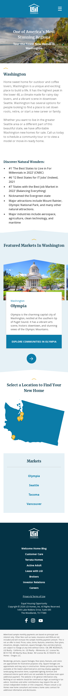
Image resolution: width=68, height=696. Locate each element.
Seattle (34, 485)
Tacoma (34, 495)
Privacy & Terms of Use (34, 596)
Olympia (19, 305)
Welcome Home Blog (34, 548)
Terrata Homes (34, 559)
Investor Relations (34, 582)
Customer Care (34, 554)
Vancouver (34, 504)
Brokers (34, 576)
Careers (34, 587)
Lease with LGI (34, 571)
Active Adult (34, 565)
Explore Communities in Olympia (34, 341)
